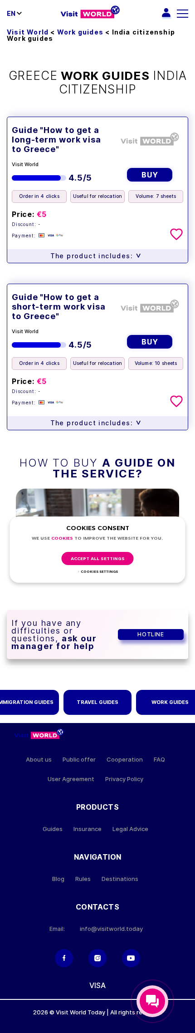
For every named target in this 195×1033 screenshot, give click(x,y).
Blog (58, 879)
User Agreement (71, 779)
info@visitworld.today (111, 929)
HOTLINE (150, 634)
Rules (83, 879)
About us (39, 759)
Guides (53, 829)
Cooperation (125, 759)
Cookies (62, 538)
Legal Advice (130, 829)
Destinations (120, 879)
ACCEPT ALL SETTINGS (98, 558)
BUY (149, 174)
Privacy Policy (124, 779)
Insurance (87, 829)
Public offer (79, 759)
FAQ (159, 759)
